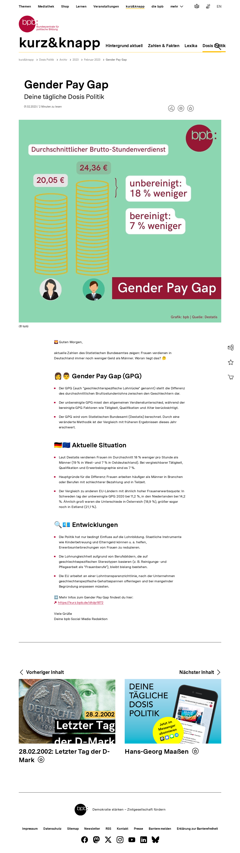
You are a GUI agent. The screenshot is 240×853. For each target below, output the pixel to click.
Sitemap (73, 828)
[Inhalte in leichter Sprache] (196, 7)
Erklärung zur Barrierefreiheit (197, 828)
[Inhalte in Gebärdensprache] (208, 7)
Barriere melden (160, 828)
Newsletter (92, 828)
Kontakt (122, 828)
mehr (176, 6)
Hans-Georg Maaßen (157, 752)
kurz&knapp (26, 59)
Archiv (63, 59)
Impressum (30, 828)
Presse (138, 828)
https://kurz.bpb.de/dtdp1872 (81, 603)
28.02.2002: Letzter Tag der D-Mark (64, 756)
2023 (76, 59)
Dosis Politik (46, 59)
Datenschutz (52, 828)
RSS (108, 828)
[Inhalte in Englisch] (219, 7)
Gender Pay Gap (116, 59)
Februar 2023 (92, 59)
